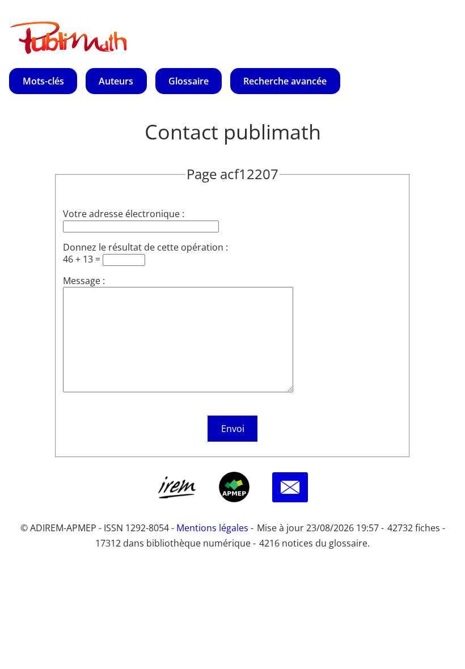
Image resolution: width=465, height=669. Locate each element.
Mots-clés (43, 81)
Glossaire (188, 81)
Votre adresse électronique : (123, 214)
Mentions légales (212, 528)
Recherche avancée (285, 81)
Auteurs (116, 81)
